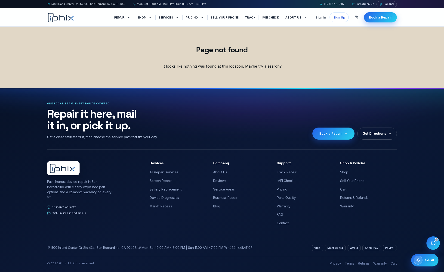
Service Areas (224, 189)
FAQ (280, 214)
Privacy (335, 263)
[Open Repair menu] (129, 17)
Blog (216, 206)
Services (166, 17)
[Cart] (356, 17)
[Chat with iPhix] (433, 243)
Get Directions (374, 133)
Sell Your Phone (225, 17)
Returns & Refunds (354, 198)
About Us (293, 17)
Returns (364, 263)
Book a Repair (380, 17)
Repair (119, 17)
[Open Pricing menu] (202, 17)
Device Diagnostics (164, 198)
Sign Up (339, 17)
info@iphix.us (365, 4)
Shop (141, 17)
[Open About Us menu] (306, 17)
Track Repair (286, 172)
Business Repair (225, 198)
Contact (283, 223)
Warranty (283, 206)
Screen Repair (161, 181)
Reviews (219, 181)
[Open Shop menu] (150, 17)
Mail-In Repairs (161, 206)
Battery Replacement (166, 189)
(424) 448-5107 (334, 4)
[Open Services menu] (177, 17)
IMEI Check (270, 17)
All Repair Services (164, 172)
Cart (343, 189)
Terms (349, 263)
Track (250, 17)
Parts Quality (286, 198)
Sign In (321, 17)
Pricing (192, 17)
